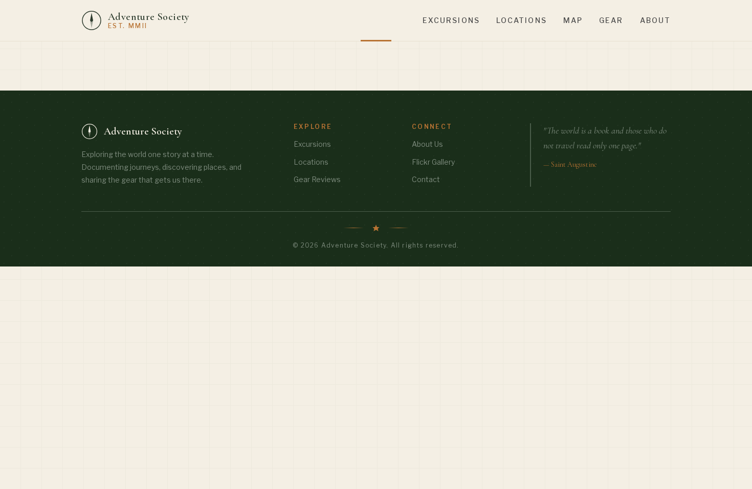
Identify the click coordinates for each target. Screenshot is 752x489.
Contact (426, 179)
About (655, 20)
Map (573, 20)
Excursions (451, 20)
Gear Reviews (317, 179)
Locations (521, 20)
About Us (427, 144)
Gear (611, 20)
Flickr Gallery (433, 162)
